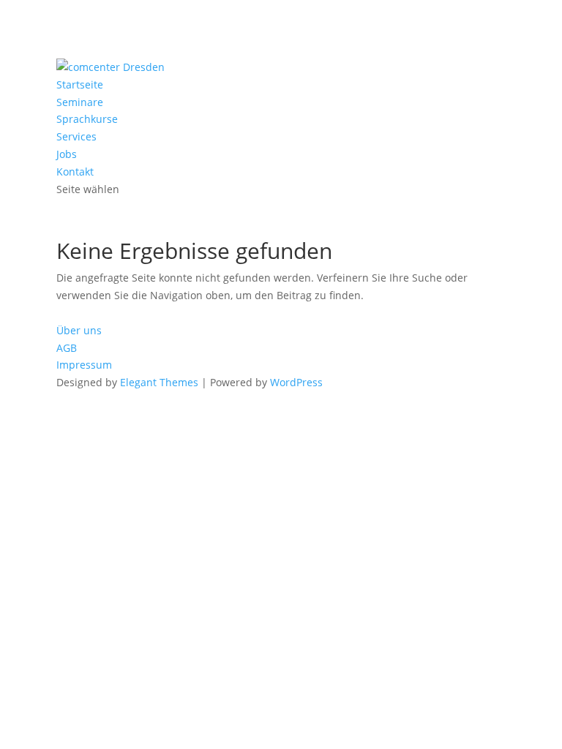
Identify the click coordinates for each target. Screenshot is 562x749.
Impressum (84, 365)
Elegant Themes (159, 382)
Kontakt (75, 171)
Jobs (66, 154)
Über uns (79, 330)
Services (76, 136)
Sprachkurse (87, 119)
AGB (66, 348)
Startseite (79, 84)
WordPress (296, 382)
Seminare (79, 102)
